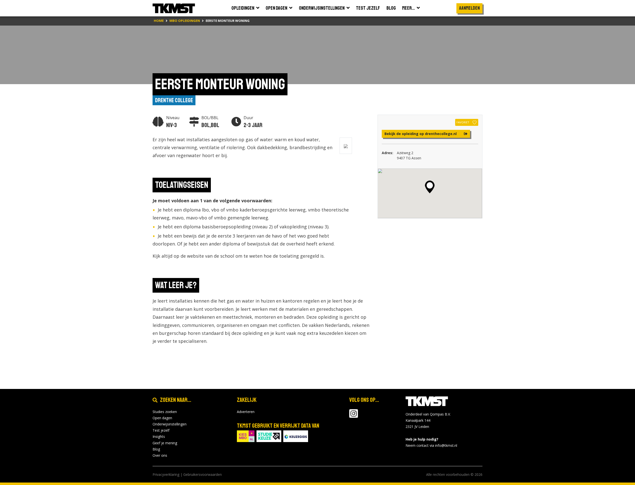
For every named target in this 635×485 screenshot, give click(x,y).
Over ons (160, 455)
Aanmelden (469, 8)
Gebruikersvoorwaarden (202, 474)
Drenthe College (174, 100)
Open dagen (162, 418)
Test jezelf (161, 430)
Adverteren (245, 411)
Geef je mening (165, 443)
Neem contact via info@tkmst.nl (431, 445)
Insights (159, 436)
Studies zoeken (165, 411)
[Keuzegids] (295, 435)
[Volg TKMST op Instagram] (353, 416)
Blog (156, 449)
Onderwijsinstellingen (170, 424)
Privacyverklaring (166, 474)
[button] (430, 186)
